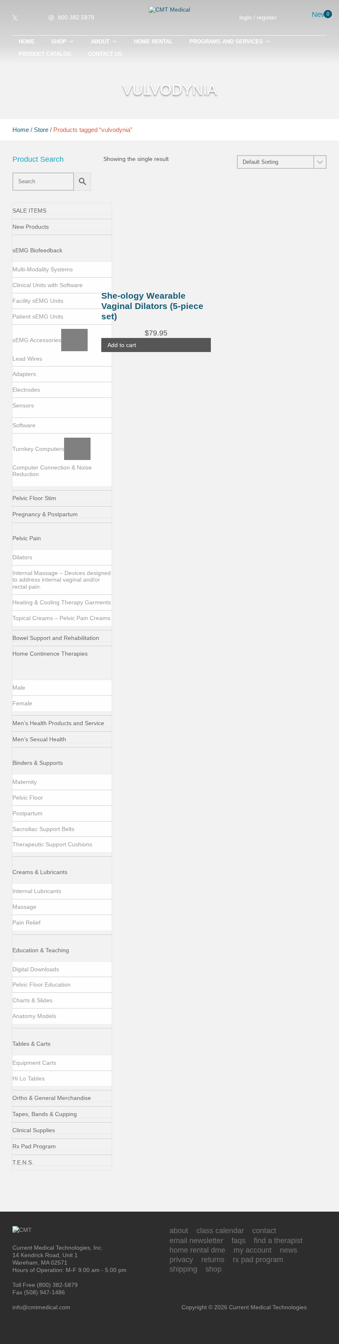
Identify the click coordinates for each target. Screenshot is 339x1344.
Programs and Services (226, 41)
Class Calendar (220, 1231)
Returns (212, 1259)
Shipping (183, 1269)
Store (41, 129)
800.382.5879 (76, 17)
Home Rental (153, 41)
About (100, 41)
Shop (213, 1269)
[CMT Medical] (169, 9)
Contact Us (105, 54)
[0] (323, 17)
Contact (264, 1231)
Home (27, 41)
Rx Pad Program (258, 1259)
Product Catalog (45, 54)
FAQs (239, 1240)
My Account (253, 1250)
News (288, 1250)
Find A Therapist (278, 1240)
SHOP (59, 41)
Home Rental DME (197, 1250)
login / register (258, 17)
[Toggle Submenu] (75, 250)
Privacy (181, 1259)
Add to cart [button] (121, 345)
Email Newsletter (196, 1240)
